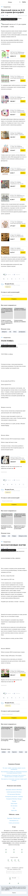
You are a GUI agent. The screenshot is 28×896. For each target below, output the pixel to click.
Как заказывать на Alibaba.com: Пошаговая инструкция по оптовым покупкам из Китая (14, 772)
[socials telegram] (19, 861)
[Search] (19, 2)
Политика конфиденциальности (14, 872)
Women (14, 536)
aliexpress (4, 331)
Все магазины (14, 805)
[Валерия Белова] (2, 7)
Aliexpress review (23, 536)
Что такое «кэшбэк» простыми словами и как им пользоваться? (14, 768)
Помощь (14, 801)
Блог (14, 808)
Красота (14, 752)
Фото (15, 331)
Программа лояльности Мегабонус (14, 789)
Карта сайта (14, 810)
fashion (3, 536)
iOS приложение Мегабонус (14, 794)
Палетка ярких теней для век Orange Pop (7, 740)
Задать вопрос (14, 803)
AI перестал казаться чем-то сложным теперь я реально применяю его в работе (7, 322)
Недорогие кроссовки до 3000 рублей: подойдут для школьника (19, 527)
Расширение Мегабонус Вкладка (14, 798)
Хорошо (14, 892)
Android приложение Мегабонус (14, 792)
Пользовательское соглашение (13, 871)
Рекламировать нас (14, 820)
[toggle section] (15, 782)
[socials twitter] (15, 861)
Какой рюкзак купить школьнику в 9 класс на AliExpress (6, 527)
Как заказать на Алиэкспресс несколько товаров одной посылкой (14, 779)
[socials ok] (12, 861)
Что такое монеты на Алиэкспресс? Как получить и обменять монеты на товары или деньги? (14, 776)
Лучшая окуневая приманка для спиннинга (20, 321)
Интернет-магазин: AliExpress (15, 51)
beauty (21, 752)
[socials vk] (9, 861)
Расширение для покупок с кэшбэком (14, 796)
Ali (10, 331)
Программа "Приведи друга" (14, 818)
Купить (23, 56)
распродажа (22, 331)
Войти (24, 2)
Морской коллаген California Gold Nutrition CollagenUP (19, 740)
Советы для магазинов (14, 822)
